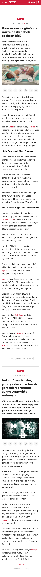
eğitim (4, 270)
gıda (33, 127)
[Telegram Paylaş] (26, 90)
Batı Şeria (19, 315)
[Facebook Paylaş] (10, 90)
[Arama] (39, 2)
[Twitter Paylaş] (15, 90)
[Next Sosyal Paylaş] (5, 90)
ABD (26, 569)
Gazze (11, 127)
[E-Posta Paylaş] (36, 90)
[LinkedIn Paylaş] (20, 90)
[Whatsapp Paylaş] (31, 90)
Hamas (5, 345)
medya (34, 549)
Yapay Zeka (17, 569)
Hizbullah (20, 333)
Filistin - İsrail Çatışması (24, 358)
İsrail (4, 279)
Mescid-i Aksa (8, 219)
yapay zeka (7, 520)
